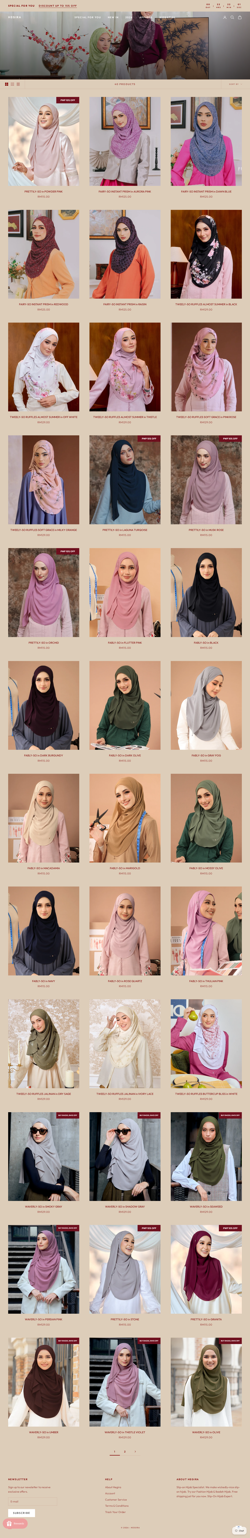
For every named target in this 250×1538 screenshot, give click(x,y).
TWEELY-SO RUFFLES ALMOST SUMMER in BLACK (206, 304)
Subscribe (21, 1513)
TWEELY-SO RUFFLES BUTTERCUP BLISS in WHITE (206, 1094)
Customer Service (116, 1499)
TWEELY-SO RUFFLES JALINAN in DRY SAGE (43, 1094)
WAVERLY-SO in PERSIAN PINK (43, 1319)
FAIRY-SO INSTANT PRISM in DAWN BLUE (206, 191)
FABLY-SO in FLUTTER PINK (125, 642)
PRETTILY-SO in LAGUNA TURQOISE (125, 530)
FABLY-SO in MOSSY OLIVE (206, 868)
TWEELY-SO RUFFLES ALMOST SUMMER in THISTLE (125, 417)
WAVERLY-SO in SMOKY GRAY (43, 1206)
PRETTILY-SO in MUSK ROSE (206, 530)
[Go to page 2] (135, 1451)
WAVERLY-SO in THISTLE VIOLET (125, 1432)
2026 (129, 17)
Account (110, 1493)
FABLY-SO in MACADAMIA (44, 868)
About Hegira (113, 1487)
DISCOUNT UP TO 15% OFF (58, 5)
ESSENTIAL (168, 17)
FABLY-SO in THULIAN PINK (206, 981)
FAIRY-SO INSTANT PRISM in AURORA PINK (125, 191)
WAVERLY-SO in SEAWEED (206, 1206)
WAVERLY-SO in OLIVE (206, 1432)
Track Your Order (115, 1512)
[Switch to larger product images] (6, 84)
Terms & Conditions (117, 1505)
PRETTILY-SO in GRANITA (206, 1319)
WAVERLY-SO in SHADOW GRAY (125, 1206)
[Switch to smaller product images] (12, 84)
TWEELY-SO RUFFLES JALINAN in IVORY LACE (124, 1094)
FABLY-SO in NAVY (43, 981)
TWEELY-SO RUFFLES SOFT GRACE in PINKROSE (206, 417)
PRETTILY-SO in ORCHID (44, 642)
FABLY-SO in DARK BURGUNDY (43, 755)
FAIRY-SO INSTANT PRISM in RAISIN (124, 304)
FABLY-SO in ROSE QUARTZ (125, 981)
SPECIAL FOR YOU (87, 17)
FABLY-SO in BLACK (206, 642)
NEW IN (113, 17)
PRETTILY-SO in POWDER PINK (43, 191)
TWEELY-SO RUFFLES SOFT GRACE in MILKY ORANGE (43, 530)
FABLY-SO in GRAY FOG (206, 755)
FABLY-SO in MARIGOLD (125, 868)
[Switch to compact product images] (18, 84)
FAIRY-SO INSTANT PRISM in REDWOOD (43, 304)
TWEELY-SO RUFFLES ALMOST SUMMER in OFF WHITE (43, 417)
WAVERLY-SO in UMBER (43, 1432)
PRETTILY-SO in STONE (125, 1319)
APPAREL (146, 17)
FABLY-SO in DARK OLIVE (125, 755)
